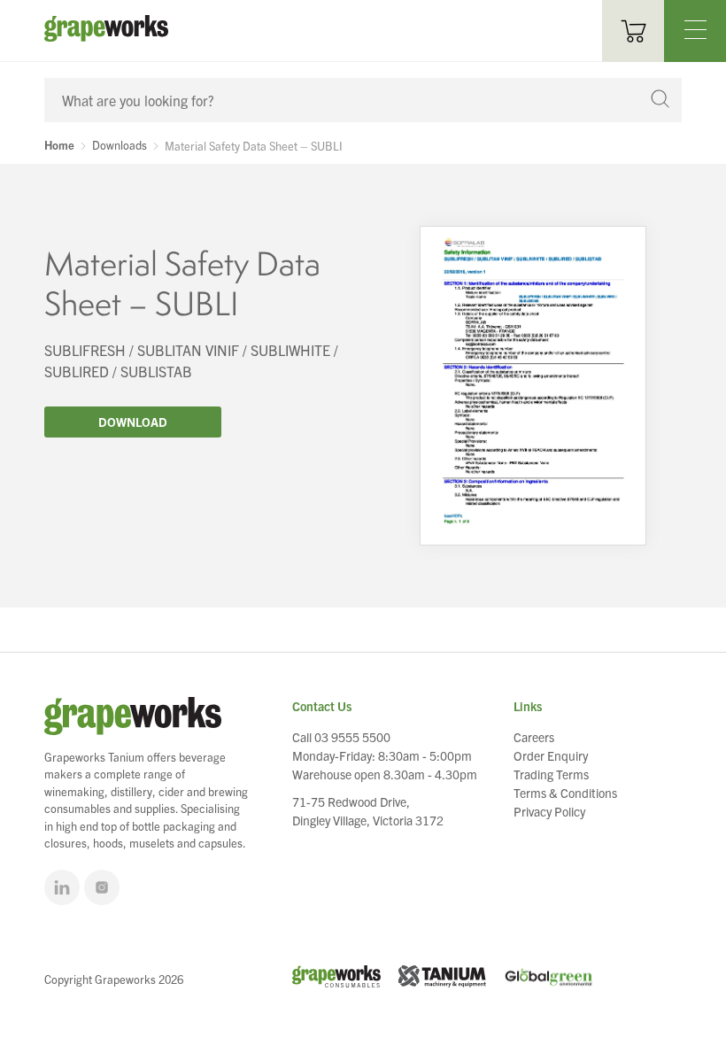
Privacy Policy (549, 811)
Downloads (119, 145)
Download (132, 422)
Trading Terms (551, 774)
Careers (534, 737)
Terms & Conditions (565, 793)
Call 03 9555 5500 (341, 737)
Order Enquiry (551, 755)
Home (59, 145)
